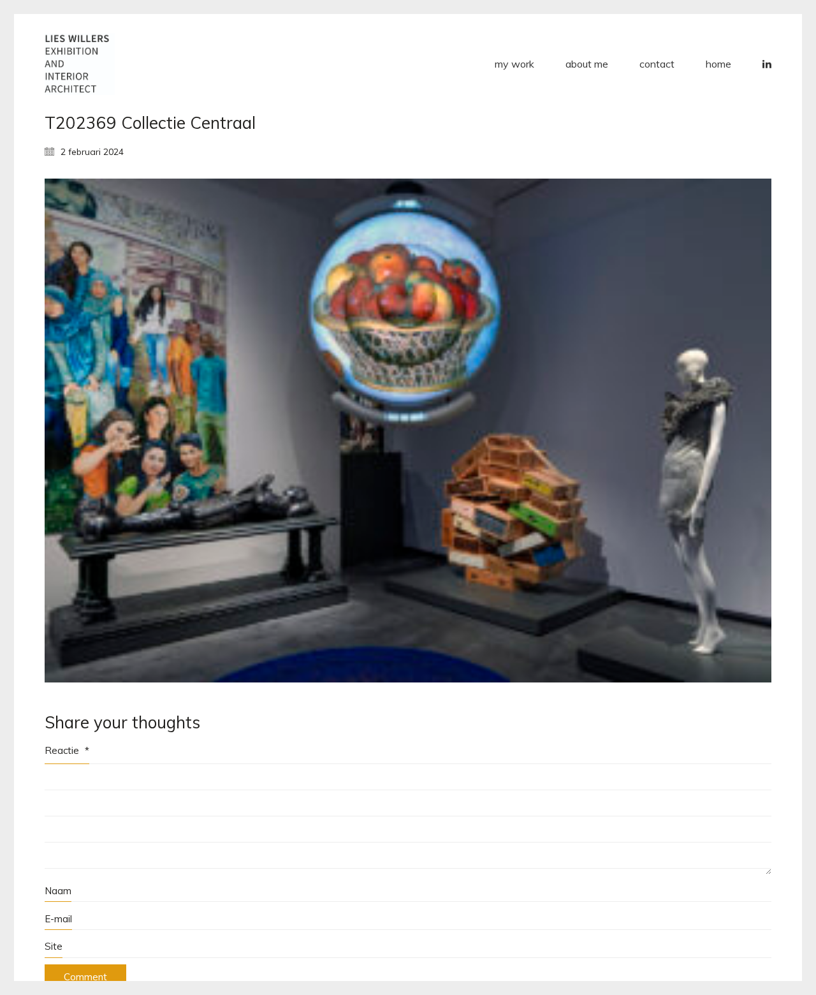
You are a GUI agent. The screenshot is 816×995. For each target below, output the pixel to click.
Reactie (67, 750)
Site (53, 946)
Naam (58, 891)
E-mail (58, 919)
